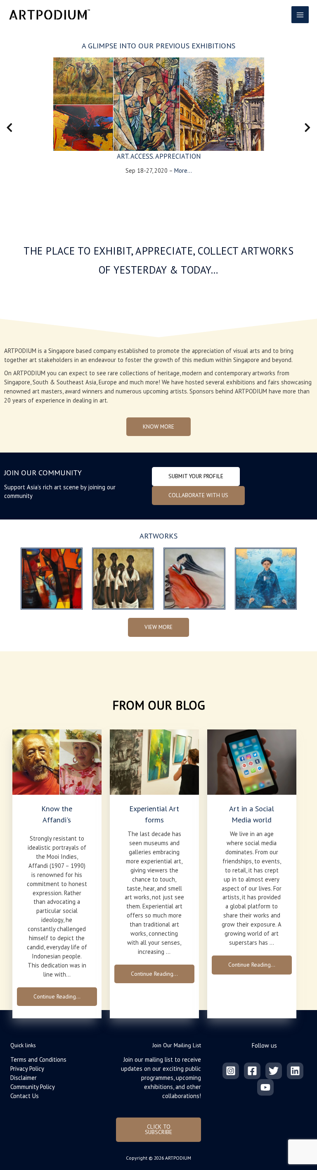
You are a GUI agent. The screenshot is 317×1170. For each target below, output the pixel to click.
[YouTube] (265, 1087)
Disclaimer (23, 1078)
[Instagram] (230, 1071)
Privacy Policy (27, 1068)
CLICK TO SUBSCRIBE (158, 1129)
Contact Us (24, 1096)
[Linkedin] (295, 1071)
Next (307, 129)
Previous (6, 129)
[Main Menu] (300, 15)
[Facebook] (252, 1071)
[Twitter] (273, 1071)
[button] (158, 426)
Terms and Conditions (38, 1059)
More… (183, 170)
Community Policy (32, 1087)
